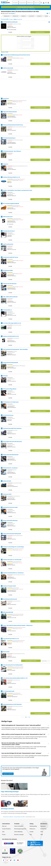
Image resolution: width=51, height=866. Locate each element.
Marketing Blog (33, 826)
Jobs (3, 831)
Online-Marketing (18, 831)
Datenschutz (43, 828)
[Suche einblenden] (42, 3)
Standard (13, 13)
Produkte (15, 2)
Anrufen (10, 32)
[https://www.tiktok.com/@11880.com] (10, 860)
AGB (41, 831)
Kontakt (31, 831)
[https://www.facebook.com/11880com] (3, 860)
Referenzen (30, 2)
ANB (41, 834)
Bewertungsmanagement (20, 828)
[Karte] (47, 13)
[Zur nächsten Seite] (29, 717)
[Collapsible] (48, 725)
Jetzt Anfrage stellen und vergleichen (25, 7)
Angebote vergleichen (8, 773)
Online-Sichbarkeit (18, 826)
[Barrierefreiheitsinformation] (46, 2)
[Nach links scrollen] (2, 16)
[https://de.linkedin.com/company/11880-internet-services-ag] (14, 860)
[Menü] (49, 3)
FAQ (31, 834)
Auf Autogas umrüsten (7, 808)
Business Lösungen (19, 834)
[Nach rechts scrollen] (49, 16)
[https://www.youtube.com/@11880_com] (17, 860)
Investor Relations (6, 828)
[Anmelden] (44, 3)
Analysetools (22, 2)
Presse (3, 834)
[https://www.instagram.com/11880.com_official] (7, 860)
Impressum (43, 826)
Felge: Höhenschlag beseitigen (10, 791)
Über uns (37, 2)
